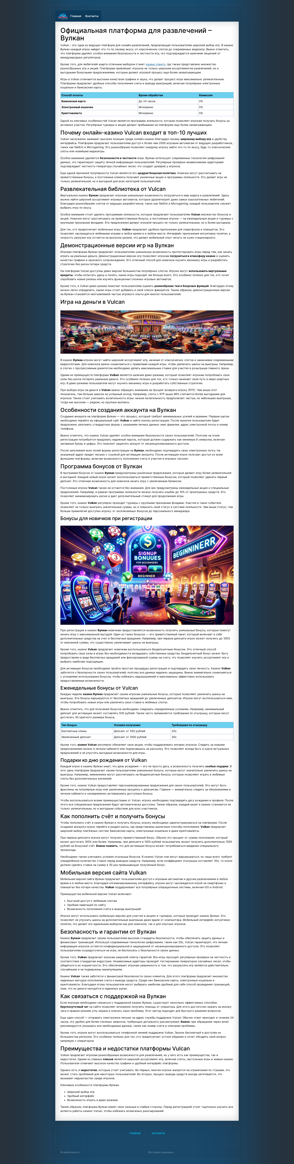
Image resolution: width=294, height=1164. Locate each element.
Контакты (92, 16)
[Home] (63, 16)
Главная (75, 16)
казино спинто (155, 64)
